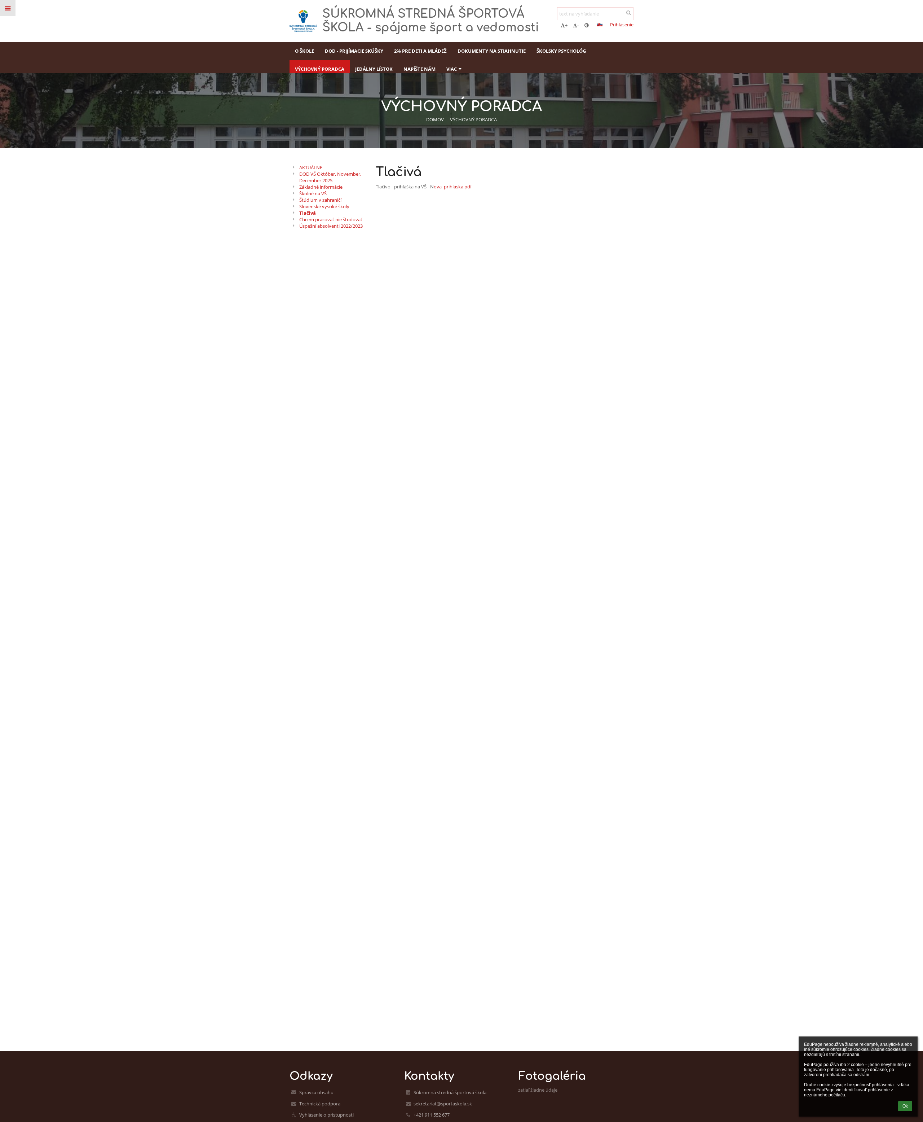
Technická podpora (319, 1103)
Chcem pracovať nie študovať (330, 219)
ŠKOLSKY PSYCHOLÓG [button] (561, 51)
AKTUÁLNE (310, 167)
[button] (586, 25)
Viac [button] (451, 69)
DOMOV (435, 119)
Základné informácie (321, 187)
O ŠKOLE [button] (304, 51)
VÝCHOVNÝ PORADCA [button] (319, 69)
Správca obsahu (316, 1092)
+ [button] (566, 25)
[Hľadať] (628, 12)
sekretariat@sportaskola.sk (443, 1103)
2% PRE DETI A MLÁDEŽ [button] (420, 51)
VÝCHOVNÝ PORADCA (473, 119)
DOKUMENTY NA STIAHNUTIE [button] (492, 51)
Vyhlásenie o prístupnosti (326, 1115)
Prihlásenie (621, 24)
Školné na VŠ (313, 193)
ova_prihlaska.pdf (453, 186)
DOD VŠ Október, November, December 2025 (330, 177)
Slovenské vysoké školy (324, 206)
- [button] (578, 25)
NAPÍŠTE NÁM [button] (419, 69)
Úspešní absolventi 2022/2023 (331, 226)
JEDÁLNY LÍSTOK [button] (374, 69)
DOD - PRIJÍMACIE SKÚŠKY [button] (354, 51)
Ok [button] (905, 1106)
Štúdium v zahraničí (320, 200)
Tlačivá (307, 213)
